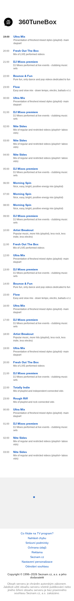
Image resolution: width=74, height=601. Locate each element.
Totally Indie (21, 387)
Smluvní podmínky (37, 542)
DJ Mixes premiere (25, 61)
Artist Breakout (23, 230)
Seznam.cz (37, 557)
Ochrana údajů (37, 547)
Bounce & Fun (23, 75)
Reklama (37, 552)
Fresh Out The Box (26, 50)
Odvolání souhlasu (37, 566)
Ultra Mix (19, 36)
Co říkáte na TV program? (37, 533)
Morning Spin (22, 182)
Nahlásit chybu (37, 538)
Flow (16, 86)
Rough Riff (20, 398)
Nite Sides (20, 126)
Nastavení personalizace (37, 561)
